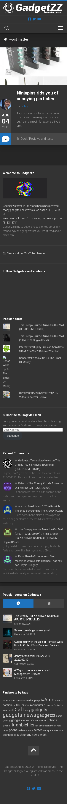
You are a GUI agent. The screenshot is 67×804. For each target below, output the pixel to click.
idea (23, 720)
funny (27, 710)
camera (59, 700)
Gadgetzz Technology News (34, 460)
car (14, 705)
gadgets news (19, 715)
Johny (25, 106)
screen (38, 730)
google (15, 720)
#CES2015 (7, 700)
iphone (52, 720)
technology (9, 734)
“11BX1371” (10, 222)
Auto (49, 699)
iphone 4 (7, 726)
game (59, 716)
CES (18, 705)
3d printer (17, 700)
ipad (44, 720)
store (56, 730)
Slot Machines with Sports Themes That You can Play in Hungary (38, 561)
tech (61, 730)
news (5, 730)
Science (29, 730)
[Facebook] (29, 19)
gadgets (39, 709)
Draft (18, 709)
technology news (28, 734)
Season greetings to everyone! (32, 630)
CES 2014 (26, 705)
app (33, 700)
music (53, 726)
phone (13, 730)
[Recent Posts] (18, 603)
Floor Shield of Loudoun (32, 556)
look (37, 726)
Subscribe (13, 435)
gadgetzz (46, 715)
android (26, 700)
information (36, 720)
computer (37, 705)
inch (27, 720)
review (21, 730)
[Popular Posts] (49, 603)
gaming (7, 720)
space (50, 730)
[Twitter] (34, 19)
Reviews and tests (41, 138)
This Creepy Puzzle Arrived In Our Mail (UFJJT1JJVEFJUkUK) (37, 465)
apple (40, 700)
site (44, 730)
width (43, 734)
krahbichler (23, 725)
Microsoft (45, 725)
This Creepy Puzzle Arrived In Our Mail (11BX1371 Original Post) (31, 538)
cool (10, 710)
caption (7, 705)
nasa (59, 726)
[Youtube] (39, 19)
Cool (23, 138)
